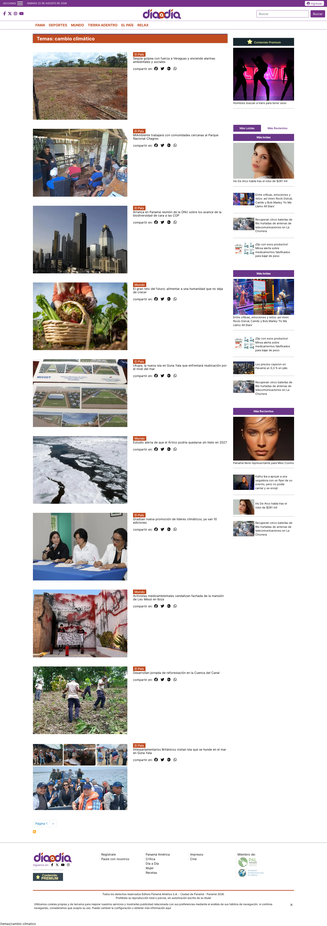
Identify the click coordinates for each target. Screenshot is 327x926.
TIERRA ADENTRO (103, 25)
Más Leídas (247, 128)
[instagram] (68, 865)
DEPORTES (58, 25)
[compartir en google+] (169, 69)
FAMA (40, 25)
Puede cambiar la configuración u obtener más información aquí (131, 908)
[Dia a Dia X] (10, 14)
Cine (193, 859)
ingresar (316, 3)
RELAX (143, 25)
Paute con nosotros (115, 859)
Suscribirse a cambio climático (34, 831)
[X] (57, 865)
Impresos (196, 854)
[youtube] (63, 865)
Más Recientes (277, 128)
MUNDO (77, 25)
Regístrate (108, 854)
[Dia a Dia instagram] (16, 14)
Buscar (318, 14)
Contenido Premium (267, 42)
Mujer (150, 868)
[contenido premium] (48, 876)
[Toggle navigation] (20, 3)
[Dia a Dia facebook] (5, 14)
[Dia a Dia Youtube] (21, 14)
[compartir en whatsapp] (175, 69)
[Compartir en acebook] (156, 69)
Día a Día (152, 863)
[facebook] (52, 865)
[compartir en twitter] (162, 69)
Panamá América (158, 854)
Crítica (150, 859)
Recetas (151, 872)
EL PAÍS (127, 25)
